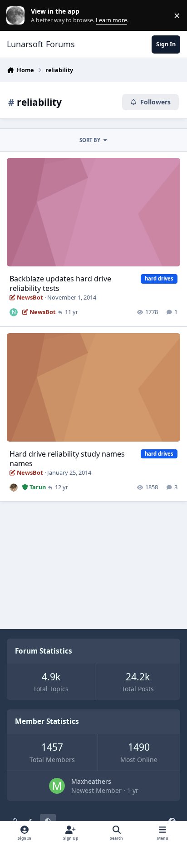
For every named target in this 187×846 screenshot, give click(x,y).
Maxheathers (91, 781)
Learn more (17, 15)
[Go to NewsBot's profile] (14, 312)
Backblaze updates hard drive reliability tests (60, 283)
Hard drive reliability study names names (67, 458)
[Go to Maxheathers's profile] (57, 786)
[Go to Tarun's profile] (14, 487)
